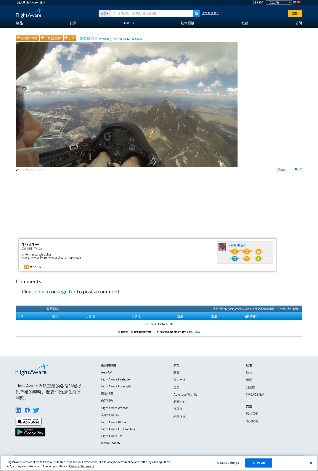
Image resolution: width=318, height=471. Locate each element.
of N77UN (33, 267)
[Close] (311, 463)
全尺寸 (39, 170)
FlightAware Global (114, 422)
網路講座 (179, 416)
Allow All (259, 463)
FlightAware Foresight (116, 386)
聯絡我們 (252, 413)
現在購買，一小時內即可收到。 (282, 308)
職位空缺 (179, 380)
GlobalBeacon (110, 443)
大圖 (30, 170)
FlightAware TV (111, 436)
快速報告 (107, 393)
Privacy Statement (81, 466)
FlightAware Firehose (115, 379)
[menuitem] (19, 23)
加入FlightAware (27, 2)
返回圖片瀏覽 (29, 38)
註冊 (295, 13)
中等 (22, 170)
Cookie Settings (228, 463)
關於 (176, 372)
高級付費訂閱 (110, 415)
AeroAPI (106, 372)
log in (43, 291)
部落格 (178, 409)
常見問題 (252, 421)
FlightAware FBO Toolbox (118, 429)
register (66, 291)
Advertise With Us (185, 394)
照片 (249, 372)
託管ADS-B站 (255, 394)
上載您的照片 (53, 38)
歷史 (176, 387)
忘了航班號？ (210, 13)
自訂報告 (107, 400)
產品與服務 (108, 365)
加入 (197, 331)
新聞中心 (179, 401)
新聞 (249, 380)
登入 (42, 2)
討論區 (250, 387)
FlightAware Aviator (114, 408)
